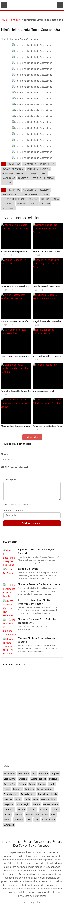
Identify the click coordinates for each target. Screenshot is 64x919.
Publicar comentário (32, 523)
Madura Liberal (48, 799)
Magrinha (8, 203)
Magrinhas (8, 178)
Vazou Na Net (49, 819)
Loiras (43, 173)
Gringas (20, 173)
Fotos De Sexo (28, 794)
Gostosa (33, 198)
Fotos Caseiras (11, 794)
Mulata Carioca (50, 804)
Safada (7, 819)
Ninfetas (23, 178)
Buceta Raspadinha (13, 168)
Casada (22, 783)
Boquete (55, 773)
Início (4, 19)
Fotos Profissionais (38, 168)
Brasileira (23, 778)
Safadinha (8, 208)
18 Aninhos (15, 19)
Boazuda (44, 189)
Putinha (8, 814)
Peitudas (36, 178)
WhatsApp (9, 824)
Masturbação (22, 804)
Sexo (28, 819)
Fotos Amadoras (45, 788)
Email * (14, 466)
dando (52, 783)
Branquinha (9, 194)
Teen (36, 819)
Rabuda (18, 814)
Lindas (32, 173)
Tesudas (6, 182)
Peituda (45, 203)
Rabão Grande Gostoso (36, 814)
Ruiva (54, 814)
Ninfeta (33, 203)
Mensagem (9, 479)
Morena (21, 203)
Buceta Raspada (28, 194)
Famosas (17, 788)
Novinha (32, 809)
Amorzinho (29, 164)
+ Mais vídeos (32, 437)
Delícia (44, 194)
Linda (55, 198)
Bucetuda (54, 778)
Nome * (5, 454)
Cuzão (32, 783)
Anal (34, 773)
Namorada (9, 809)
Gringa (45, 198)
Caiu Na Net (10, 783)
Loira (35, 799)
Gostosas (7, 173)
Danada (42, 783)
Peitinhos (44, 809)
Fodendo (29, 788)
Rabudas (49, 178)
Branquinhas (46, 164)
